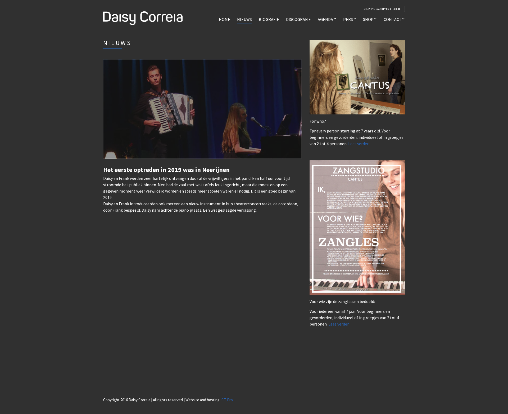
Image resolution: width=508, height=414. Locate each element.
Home (224, 19)
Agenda (325, 19)
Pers (348, 19)
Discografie (298, 19)
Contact (393, 19)
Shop (368, 19)
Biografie (269, 19)
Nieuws (244, 19)
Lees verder (358, 143)
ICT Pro (226, 399)
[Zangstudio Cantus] (357, 76)
